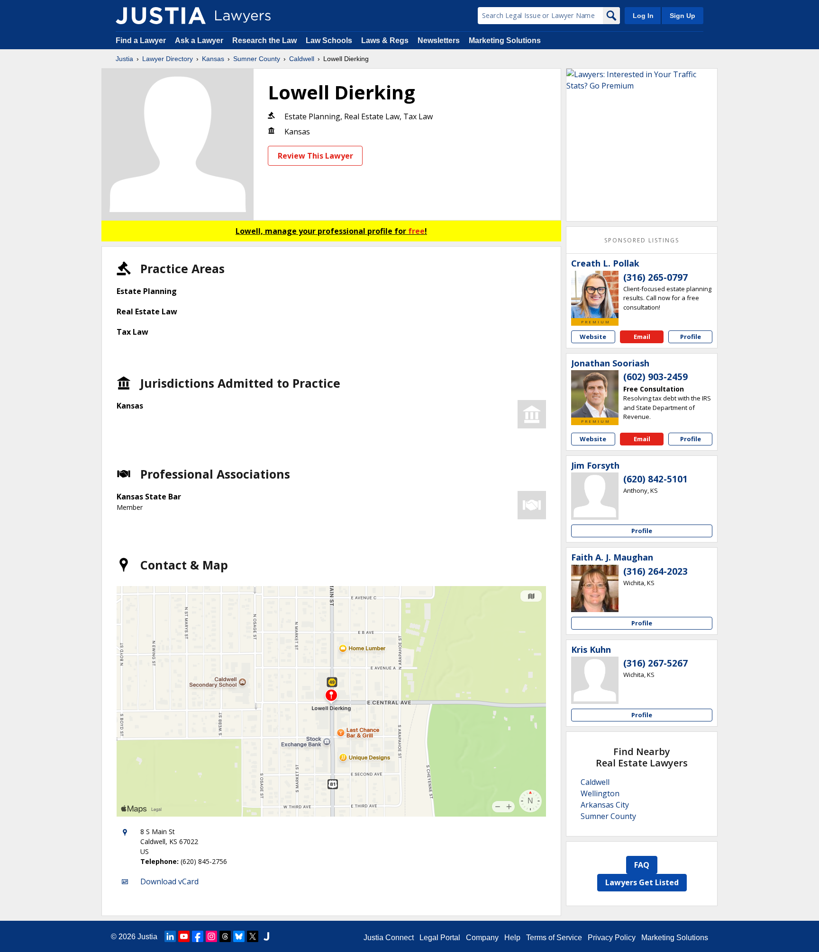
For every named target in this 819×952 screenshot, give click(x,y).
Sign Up (682, 15)
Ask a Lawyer (200, 40)
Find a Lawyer (141, 40)
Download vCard (169, 881)
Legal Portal (439, 938)
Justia (124, 58)
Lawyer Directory (167, 58)
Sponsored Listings (641, 240)
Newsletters (439, 40)
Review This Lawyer (315, 156)
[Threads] (225, 936)
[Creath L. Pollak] (595, 294)
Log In (643, 15)
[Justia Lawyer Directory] (161, 15)
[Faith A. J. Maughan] (595, 588)
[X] (252, 936)
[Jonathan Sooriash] (595, 394)
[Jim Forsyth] (595, 496)
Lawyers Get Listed (642, 882)
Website (593, 336)
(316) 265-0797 (655, 277)
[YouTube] (184, 936)
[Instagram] (211, 936)
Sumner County (256, 58)
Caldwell (301, 58)
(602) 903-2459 (655, 377)
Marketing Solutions (505, 40)
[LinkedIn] (170, 936)
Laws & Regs (385, 40)
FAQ (641, 865)
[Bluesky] (239, 936)
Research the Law (264, 40)
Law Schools (329, 40)
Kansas (213, 58)
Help (512, 938)
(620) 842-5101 (655, 479)
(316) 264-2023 (655, 571)
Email (642, 336)
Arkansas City (605, 805)
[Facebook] (197, 936)
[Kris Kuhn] (595, 680)
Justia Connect (389, 938)
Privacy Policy (612, 938)
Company (482, 938)
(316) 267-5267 (655, 663)
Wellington (600, 793)
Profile (690, 336)
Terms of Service (554, 938)
